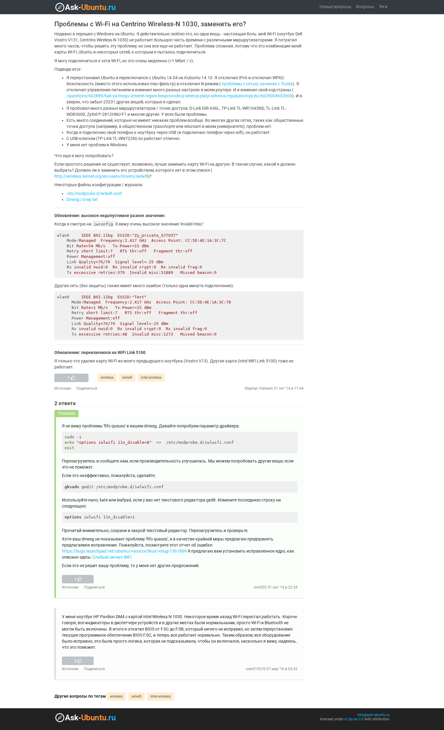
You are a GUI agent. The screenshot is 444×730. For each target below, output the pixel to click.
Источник (62, 388)
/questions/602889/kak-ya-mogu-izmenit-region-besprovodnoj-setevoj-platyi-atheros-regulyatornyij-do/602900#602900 (179, 96)
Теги (383, 6)
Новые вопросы (335, 6)
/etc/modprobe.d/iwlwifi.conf (94, 193)
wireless (107, 377)
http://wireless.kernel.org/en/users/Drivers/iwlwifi (101, 176)
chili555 (260, 587)
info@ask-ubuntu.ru (373, 715)
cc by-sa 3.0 (354, 719)
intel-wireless (151, 377)
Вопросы (365, 6)
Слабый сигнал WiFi (111, 557)
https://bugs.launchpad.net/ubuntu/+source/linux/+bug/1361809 (124, 551)
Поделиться (86, 388)
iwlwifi (127, 377)
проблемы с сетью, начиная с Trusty (257, 83)
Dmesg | (73, 199)
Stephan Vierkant (259, 388)
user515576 (255, 669)
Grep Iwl (90, 199)
